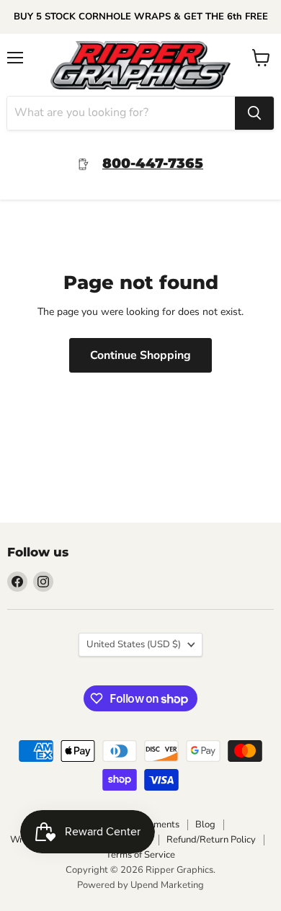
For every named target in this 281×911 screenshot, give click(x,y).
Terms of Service (140, 854)
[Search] (254, 113)
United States (133, 644)
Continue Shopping (140, 355)
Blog (205, 824)
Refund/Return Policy (211, 839)
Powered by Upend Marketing (140, 885)
